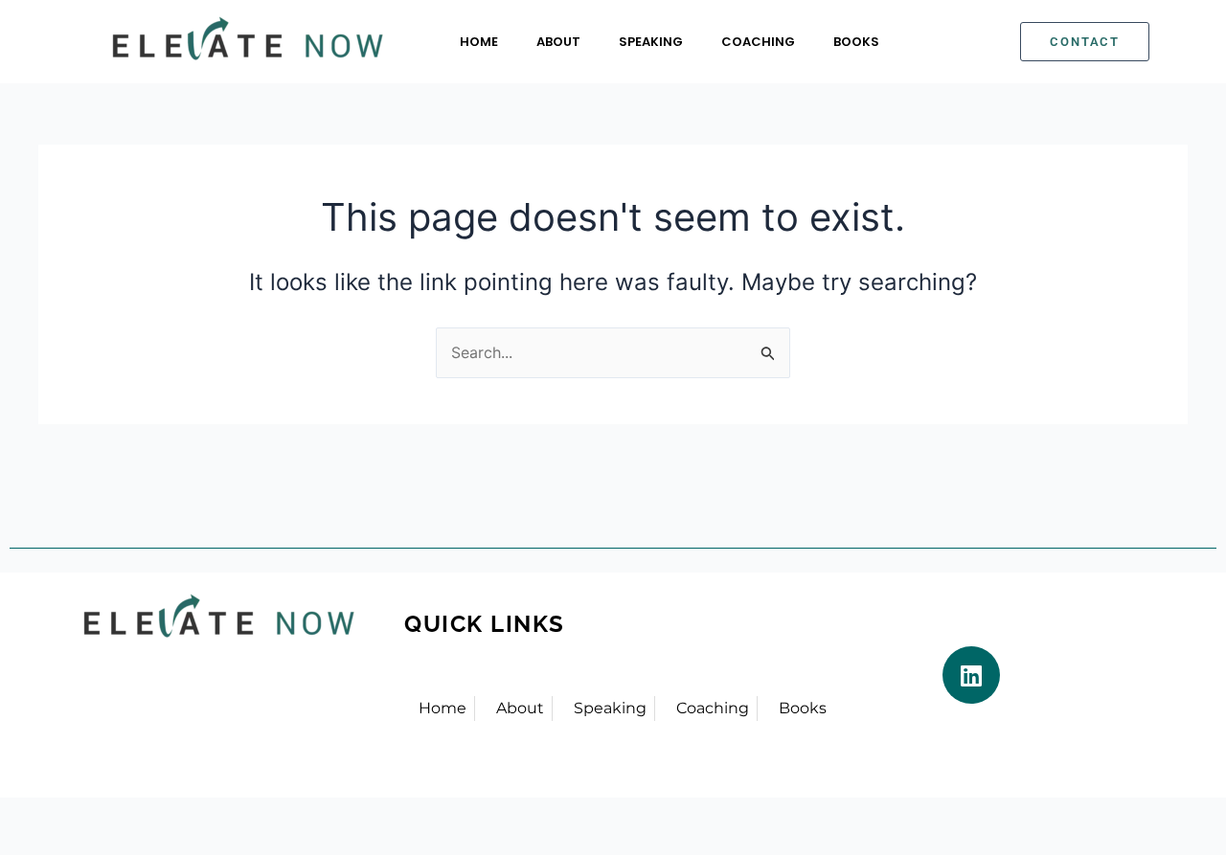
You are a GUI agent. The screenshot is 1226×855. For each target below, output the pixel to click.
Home (479, 42)
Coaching (758, 42)
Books (856, 42)
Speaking (651, 42)
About (558, 42)
